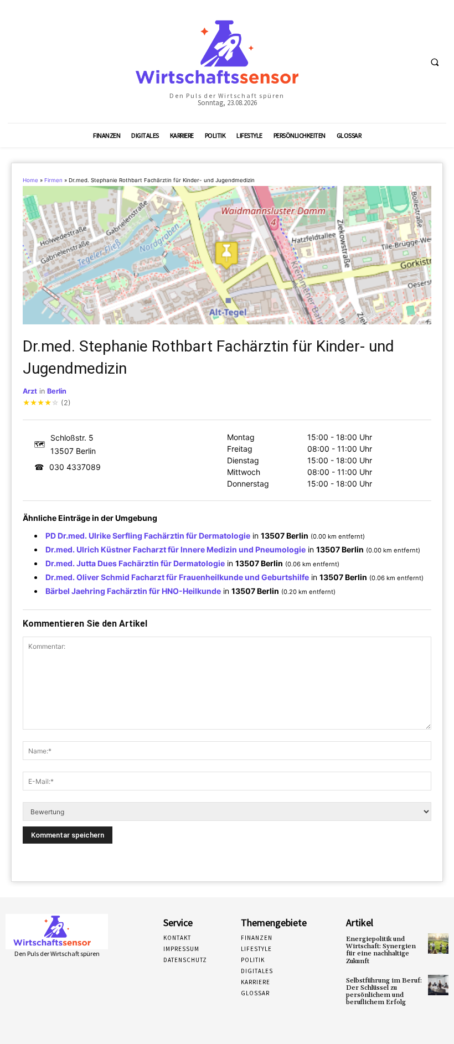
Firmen (53, 180)
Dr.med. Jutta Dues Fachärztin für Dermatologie (135, 563)
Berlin (56, 391)
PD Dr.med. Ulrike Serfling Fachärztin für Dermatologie (147, 535)
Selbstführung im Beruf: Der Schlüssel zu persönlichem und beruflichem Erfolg (384, 991)
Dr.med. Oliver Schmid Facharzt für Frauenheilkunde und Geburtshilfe (177, 577)
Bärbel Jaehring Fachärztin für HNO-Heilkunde (133, 591)
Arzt (30, 391)
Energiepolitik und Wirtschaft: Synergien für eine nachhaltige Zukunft (381, 950)
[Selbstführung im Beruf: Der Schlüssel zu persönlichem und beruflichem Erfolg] (438, 985)
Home (30, 180)
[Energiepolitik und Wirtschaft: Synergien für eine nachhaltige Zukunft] (438, 943)
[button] (434, 62)
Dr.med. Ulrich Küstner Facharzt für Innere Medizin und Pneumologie (175, 549)
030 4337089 (75, 467)
